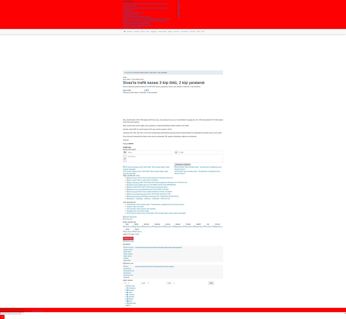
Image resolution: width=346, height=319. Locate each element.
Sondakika (132, 288)
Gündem (130, 31)
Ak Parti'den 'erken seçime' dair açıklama (137, 17)
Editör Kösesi (141, 192)
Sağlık (170, 31)
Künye (130, 301)
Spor (147, 31)
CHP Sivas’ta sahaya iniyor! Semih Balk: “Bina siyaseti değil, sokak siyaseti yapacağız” (156, 213)
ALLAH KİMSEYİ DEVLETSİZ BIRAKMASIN (162, 185)
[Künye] (178, 14)
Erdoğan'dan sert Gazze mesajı (133, 12)
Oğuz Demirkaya (146, 182)
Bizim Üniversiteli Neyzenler (157, 194)
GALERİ (192, 31)
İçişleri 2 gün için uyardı (131, 14)
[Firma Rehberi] (178, 8)
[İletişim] (179, 6)
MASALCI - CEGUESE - (152, 198)
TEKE (169, 194)
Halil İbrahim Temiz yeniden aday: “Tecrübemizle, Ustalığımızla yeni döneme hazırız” (155, 204)
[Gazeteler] (179, 12)
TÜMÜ (137, 176)
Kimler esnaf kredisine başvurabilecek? (136, 23)
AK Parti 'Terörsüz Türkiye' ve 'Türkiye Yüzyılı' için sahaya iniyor (144, 21)
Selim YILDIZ (141, 180)
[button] (203, 31)
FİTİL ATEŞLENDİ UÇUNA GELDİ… (167, 196)
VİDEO (198, 31)
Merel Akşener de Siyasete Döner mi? (160, 178)
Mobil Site (131, 286)
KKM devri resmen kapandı (132, 27)
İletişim (130, 299)
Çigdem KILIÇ (142, 185)
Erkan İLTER (141, 187)
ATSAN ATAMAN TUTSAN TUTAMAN (159, 192)
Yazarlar (131, 294)
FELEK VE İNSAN (152, 180)
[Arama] (178, 4)
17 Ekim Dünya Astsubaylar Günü (156, 187)
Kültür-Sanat (162, 31)
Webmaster (132, 303)
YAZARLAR (184, 31)
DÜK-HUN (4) (165, 198)
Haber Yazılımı (38, 311)
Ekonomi (176, 31)
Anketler (131, 297)
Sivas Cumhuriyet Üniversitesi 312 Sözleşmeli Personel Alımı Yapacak (146, 19)
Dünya (142, 31)
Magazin (154, 31)
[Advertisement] (160, 57)
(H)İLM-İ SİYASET (163, 189)
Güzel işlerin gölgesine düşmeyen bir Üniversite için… (170, 182)
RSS (129, 305)
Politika (136, 31)
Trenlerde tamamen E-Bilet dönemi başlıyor (137, 25)
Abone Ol (126, 90)
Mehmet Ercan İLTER (149, 189)
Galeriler (131, 290)
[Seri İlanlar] (178, 10)
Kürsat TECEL (142, 178)
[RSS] (178, 17)
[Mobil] (178, 1)
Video (130, 292)
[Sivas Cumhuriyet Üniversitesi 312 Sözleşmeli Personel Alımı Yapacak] (128, 272)
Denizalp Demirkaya (149, 196)
